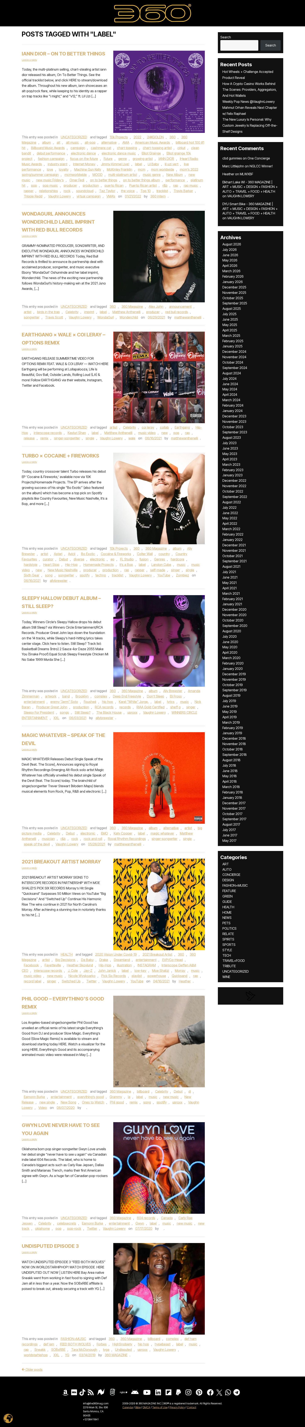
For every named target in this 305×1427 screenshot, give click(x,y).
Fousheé (90, 702)
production (91, 185)
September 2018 (234, 755)
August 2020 (231, 631)
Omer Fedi (77, 180)
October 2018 (232, 749)
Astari (58, 554)
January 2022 (232, 540)
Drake (103, 960)
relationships (48, 191)
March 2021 (231, 593)
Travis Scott (54, 317)
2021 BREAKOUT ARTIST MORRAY (61, 862)
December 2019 (234, 674)
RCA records (104, 707)
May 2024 (229, 389)
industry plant (57, 164)
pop (34, 185)
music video (147, 433)
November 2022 (234, 486)
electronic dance (83, 153)
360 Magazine (132, 306)
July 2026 (229, 250)
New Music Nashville (63, 570)
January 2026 (232, 282)
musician (48, 839)
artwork (50, 696)
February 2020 (233, 663)
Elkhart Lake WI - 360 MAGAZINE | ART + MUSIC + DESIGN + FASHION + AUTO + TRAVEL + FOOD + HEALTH (250, 187)
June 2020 (230, 642)
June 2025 (230, 319)
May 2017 (229, 841)
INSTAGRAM (147, 965)
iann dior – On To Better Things (63, 54)
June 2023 (230, 448)
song (48, 575)
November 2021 (234, 550)
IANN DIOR (166, 159)
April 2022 (229, 523)
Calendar (127, 1407)
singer (175, 570)
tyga (106, 1349)
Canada (167, 1218)
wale (131, 438)
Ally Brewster (172, 691)
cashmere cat (101, 148)
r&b (164, 185)
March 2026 (231, 271)
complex (100, 696)
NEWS (227, 918)
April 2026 (229, 266)
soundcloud (84, 191)
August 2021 (231, 566)
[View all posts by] (84, 1108)
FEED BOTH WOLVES (75, 1344)
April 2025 (229, 330)
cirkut (181, 148)
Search (225, 37)
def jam (48, 1344)
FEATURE (229, 891)
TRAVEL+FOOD (233, 961)
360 (173, 137)
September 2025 (234, 303)
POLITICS (229, 928)
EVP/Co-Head (172, 960)
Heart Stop (51, 565)
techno (100, 575)
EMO (104, 833)
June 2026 (230, 255)
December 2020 (234, 609)
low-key (140, 970)
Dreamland (122, 960)
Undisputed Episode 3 (50, 1246)
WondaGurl (105, 317)
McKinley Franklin (119, 169)
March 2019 (231, 722)
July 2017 (229, 830)
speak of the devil (37, 844)
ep (112, 559)
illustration (124, 965)
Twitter (91, 981)
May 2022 (229, 518)
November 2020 (234, 615)
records (125, 707)
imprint (89, 312)
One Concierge (259, 158)
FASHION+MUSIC (73, 1339)
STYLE (227, 950)
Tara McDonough (84, 1349)
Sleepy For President (39, 712)
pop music (50, 185)
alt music (72, 142)
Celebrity (72, 312)
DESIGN (228, 880)
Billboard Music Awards (48, 148)
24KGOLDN (155, 137)
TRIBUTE (229, 966)
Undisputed (123, 1349)
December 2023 (234, 416)
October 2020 (232, 620)
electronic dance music (119, 153)
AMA (125, 142)
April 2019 (229, 717)
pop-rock (74, 1228)
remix (44, 438)
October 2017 (232, 814)
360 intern (158, 196)
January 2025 (232, 346)
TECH (226, 955)
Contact (191, 1407)
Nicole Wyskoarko (81, 976)
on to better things (103, 180)
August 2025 (231, 308)
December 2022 (234, 480)
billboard (143, 1091)
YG (67, 1355)
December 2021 (234, 545)
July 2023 (229, 443)
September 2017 (234, 819)
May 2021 (229, 583)
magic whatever (162, 833)
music (181, 565)
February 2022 (232, 534)
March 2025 (231, 335)
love (50, 169)
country (164, 554)
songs (64, 712)
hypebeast (162, 1344)
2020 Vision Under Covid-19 (116, 954)
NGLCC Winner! (261, 166)
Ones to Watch (93, 1102)
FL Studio (127, 559)
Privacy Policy (177, 1407)
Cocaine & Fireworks (116, 554)
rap (175, 185)
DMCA (146, 1407)
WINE (226, 977)
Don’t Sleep (155, 696)
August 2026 (231, 244)
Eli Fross (176, 696)
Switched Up (71, 981)
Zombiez (182, 575)
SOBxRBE (58, 1349)
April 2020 (229, 652)
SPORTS (228, 945)
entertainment (34, 702)
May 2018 (229, 776)
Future (108, 159)
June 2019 (230, 706)
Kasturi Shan (77, 433)
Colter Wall (145, 554)
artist (27, 312)
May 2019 (229, 712)
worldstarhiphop (36, 1355)
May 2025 (229, 325)
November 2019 (234, 679)
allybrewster (58, 581)
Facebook (31, 965)
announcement (180, 306)
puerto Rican (114, 185)
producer (70, 185)
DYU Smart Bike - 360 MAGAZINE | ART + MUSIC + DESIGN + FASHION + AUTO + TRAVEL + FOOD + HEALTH (250, 208)
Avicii (71, 554)
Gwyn (139, 1223)
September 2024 (234, 368)
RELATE (228, 934)
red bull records (176, 312)
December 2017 (234, 803)
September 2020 (234, 626)
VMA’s (110, 196)
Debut (63, 559)
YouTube (163, 575)
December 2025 (234, 287)
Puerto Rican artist (143, 185)
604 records (146, 1218)
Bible (138, 1407)
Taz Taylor (107, 191)
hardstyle (30, 565)
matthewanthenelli (187, 317)
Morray (180, 970)
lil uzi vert (171, 164)
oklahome (42, 1228)
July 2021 (229, 572)
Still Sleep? (82, 712)
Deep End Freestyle (127, 696)
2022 (137, 137)
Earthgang (182, 427)
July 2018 (229, 765)
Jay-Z (88, 970)
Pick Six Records (113, 976)
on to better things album (141, 180)
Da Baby (87, 960)
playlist (137, 976)
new (164, 433)
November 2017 (234, 808)
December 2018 (234, 738)
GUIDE (227, 902)
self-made (157, 570)
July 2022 (229, 507)
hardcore (177, 559)
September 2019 (234, 690)
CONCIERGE (231, 875)
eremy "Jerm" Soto (64, 702)
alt (58, 142)
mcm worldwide (162, 169)
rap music (191, 185)
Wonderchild (129, 317)
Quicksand (179, 976)
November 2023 (234, 421)
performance (175, 180)
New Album (174, 175)
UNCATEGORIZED (74, 137)
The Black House (109, 712)
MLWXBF (246, 174)
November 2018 (234, 744)
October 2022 (232, 491)
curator (48, 559)
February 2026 (233, 276)
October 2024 (232, 362)
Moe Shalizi (160, 970)
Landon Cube (161, 565)
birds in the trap (48, 312)
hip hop (107, 702)
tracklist (162, 191)
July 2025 (229, 314)
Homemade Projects (98, 565)
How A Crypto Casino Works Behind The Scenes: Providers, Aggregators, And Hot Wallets (249, 90)
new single (47, 1102)
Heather (185, 981)
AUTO (227, 869)
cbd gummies (232, 158)
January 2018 (232, 798)
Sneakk (39, 1349)
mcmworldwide (76, 175)
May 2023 (229, 454)
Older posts (34, 1369)
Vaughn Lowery (59, 196)
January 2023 (232, 475)
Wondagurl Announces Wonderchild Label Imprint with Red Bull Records (58, 222)
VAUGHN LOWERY (240, 196)
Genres (159, 559)
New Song (68, 1102)
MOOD (97, 175)
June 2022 (230, 513)
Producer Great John (51, 707)
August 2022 (231, 502)
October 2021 (232, 556)
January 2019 (232, 733)
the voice (128, 191)
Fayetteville (53, 965)
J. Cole (73, 970)
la (129, 1097)
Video (42, 1108)
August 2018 (231, 760)
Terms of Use (159, 1407)
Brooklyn (82, 696)
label (138, 164)
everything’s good (90, 1097)
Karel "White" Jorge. (134, 702)
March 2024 (231, 400)
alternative (109, 142)
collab (164, 427)
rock (67, 191)
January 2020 (232, 669)
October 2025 (232, 298)
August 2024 (231, 373)
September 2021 (234, 561)
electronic (97, 559)
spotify (85, 575)
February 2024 (232, 405)
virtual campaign (89, 196)
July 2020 (229, 636)
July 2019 (229, 701)
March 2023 (231, 464)
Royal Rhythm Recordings (127, 839)
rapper (28, 191)
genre (122, 159)
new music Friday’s (50, 180)
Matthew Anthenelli (126, 312)
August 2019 (231, 695)
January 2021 (232, 604)
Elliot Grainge (151, 153)
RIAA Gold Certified (151, 707)
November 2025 (234, 293)
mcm (141, 169)
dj (189, 1091)
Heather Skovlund (80, 965)
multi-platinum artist (122, 175)
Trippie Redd (33, 196)
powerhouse (157, 976)
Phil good (117, 1102)
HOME (227, 912)
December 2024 (234, 351)
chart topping (127, 148)
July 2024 (229, 378)
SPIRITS (228, 939)
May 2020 (229, 647)
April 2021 (229, 588)
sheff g (175, 707)
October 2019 (232, 685)
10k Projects (119, 137)
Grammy (116, 1097)
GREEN (227, 896)
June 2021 (229, 577)
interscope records (48, 433)
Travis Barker (183, 191)
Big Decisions (65, 960)
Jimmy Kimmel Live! (115, 164)
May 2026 (229, 260)
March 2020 (231, 658)
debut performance (51, 153)
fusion (143, 559)
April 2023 (229, 459)
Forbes (102, 1344)
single (90, 438)
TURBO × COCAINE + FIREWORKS (60, 456)
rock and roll (93, 839)
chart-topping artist (157, 148)
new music (55, 976)
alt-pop (90, 142)
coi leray (148, 427)
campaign (78, 148)
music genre (152, 175)
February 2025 (232, 341)
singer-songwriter (67, 438)
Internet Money (84, 164)
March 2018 (231, 787)
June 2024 (230, 384)
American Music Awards (152, 142)
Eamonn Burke (34, 1097)
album (46, 142)
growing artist (143, 159)
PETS (226, 923)
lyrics (170, 702)
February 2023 (232, 470)
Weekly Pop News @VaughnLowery (248, 101)
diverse (79, 559)
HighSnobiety (122, 1344)
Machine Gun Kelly (87, 169)
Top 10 (145, 191)
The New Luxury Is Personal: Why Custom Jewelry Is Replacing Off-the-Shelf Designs (249, 125)
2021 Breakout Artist (157, 954)
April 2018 (229, 781)
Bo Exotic (88, 554)
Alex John (156, 306)
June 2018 (230, 771)
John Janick (107, 970)
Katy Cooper (123, 833)
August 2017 (231, 824)
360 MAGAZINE (116, 1355)
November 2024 (234, 357)
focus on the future (84, 159)
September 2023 (234, 432)
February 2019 (232, 728)
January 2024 (232, 411)
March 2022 (231, 529)
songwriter (31, 317)
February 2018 (232, 792)
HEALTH (67, 954)
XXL (56, 718)
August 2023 (231, 437)
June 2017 (229, 835)
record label (32, 981)
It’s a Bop (126, 565)
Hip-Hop (71, 565)
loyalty (63, 169)
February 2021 (232, 599)
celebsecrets (66, 1223)
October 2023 (232, 427)
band (66, 696)
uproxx (132, 712)
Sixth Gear (31, 575)
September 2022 (234, 497)
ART (225, 864)
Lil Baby (153, 164)
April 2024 (229, 394)
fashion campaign (51, 159)
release (29, 438)
